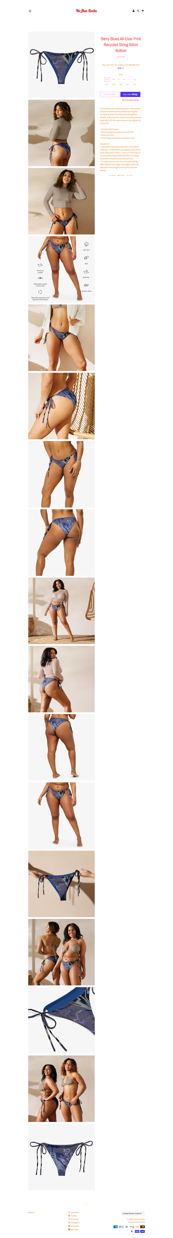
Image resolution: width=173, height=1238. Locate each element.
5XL (127, 84)
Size (121, 75)
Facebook (75, 1212)
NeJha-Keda (139, 1219)
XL (135, 79)
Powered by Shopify (136, 1222)
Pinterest (75, 1219)
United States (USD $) (132, 1213)
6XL (135, 84)
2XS (107, 79)
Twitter (74, 1216)
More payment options (130, 100)
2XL (106, 84)
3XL (113, 84)
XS (114, 79)
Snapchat (75, 1226)
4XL (120, 84)
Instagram (75, 1223)
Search (31, 1212)
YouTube (74, 1229)
